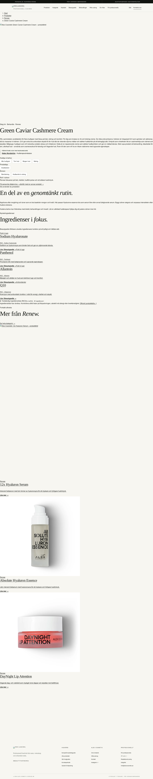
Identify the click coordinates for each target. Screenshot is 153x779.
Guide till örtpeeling (67, 765)
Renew (6, 18)
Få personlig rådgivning (9, 184)
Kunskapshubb (66, 762)
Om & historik (95, 753)
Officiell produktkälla (87, 303)
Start (6, 13)
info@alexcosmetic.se (127, 765)
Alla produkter (66, 756)
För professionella (126, 753)
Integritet (123, 762)
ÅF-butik (123, 756)
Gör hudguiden (66, 759)
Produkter (7, 15)
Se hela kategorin (6, 323)
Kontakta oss (137, 8)
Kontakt (93, 759)
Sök (130, 8)
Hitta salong (94, 756)
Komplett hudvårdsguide (69, 753)
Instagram (94, 762)
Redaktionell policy (126, 759)
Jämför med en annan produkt (31, 184)
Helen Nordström (8, 153)
